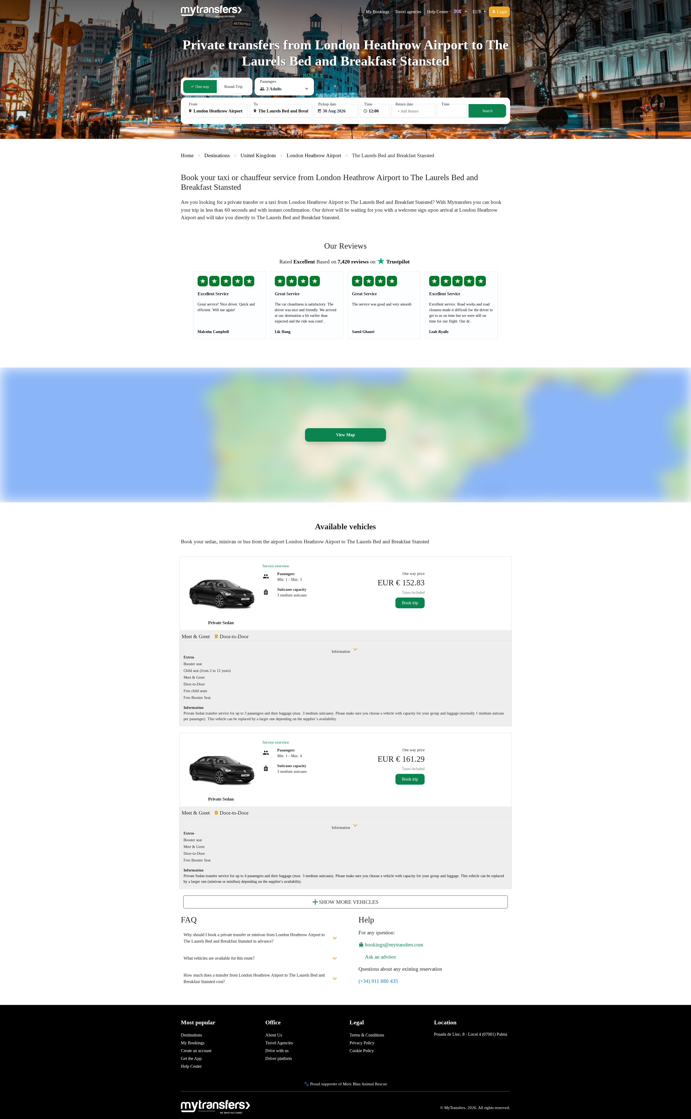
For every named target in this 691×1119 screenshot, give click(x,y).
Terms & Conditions (367, 1035)
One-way (201, 87)
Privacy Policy (362, 1043)
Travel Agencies (279, 1043)
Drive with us (277, 1050)
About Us (273, 1035)
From (193, 104)
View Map (345, 435)
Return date (404, 104)
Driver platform (278, 1058)
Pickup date (327, 104)
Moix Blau (352, 1084)
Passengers (268, 82)
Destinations (191, 1035)
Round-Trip (233, 87)
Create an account (196, 1050)
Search (487, 111)
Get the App (191, 1058)
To (256, 104)
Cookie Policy (362, 1050)
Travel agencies (408, 11)
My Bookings (377, 11)
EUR (478, 11)
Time (368, 104)
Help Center (437, 11)
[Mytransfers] (211, 12)
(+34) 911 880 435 (378, 981)
